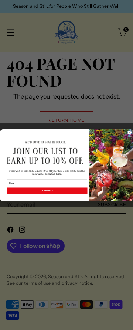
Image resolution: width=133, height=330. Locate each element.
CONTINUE (47, 191)
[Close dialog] (130, 132)
